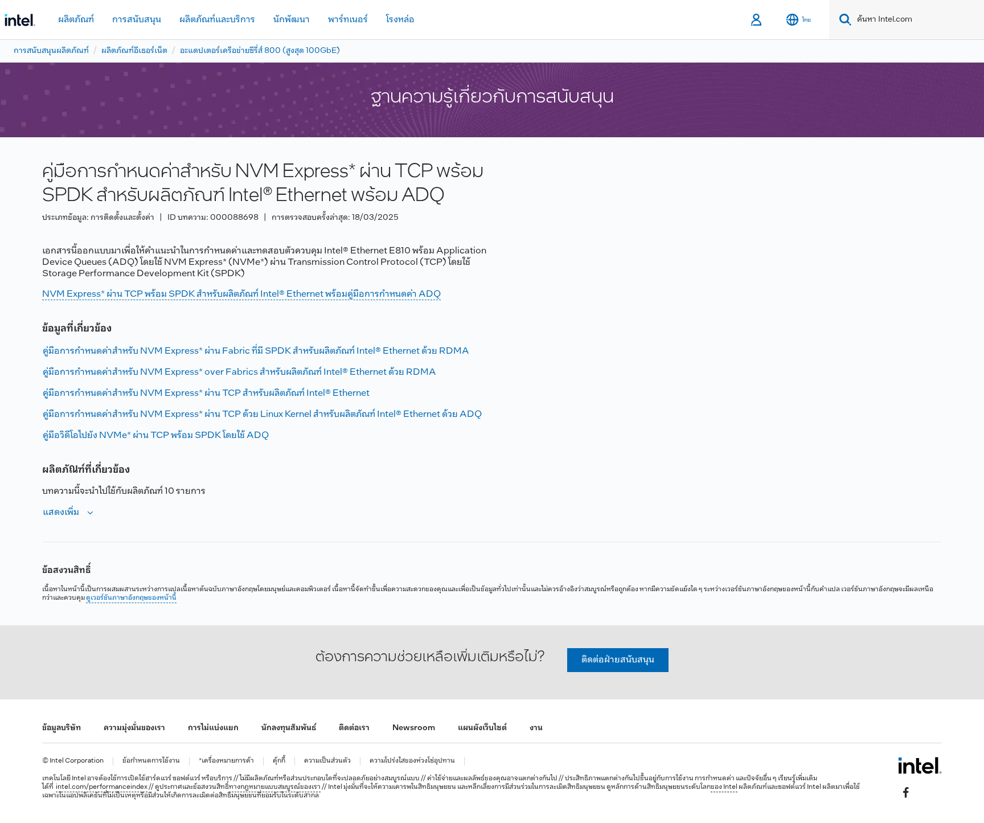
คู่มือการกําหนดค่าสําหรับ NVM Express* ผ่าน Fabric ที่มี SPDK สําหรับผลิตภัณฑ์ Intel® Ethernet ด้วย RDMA (256, 351)
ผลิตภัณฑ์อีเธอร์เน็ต (134, 51)
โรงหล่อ (400, 19)
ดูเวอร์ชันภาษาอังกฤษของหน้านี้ (131, 598)
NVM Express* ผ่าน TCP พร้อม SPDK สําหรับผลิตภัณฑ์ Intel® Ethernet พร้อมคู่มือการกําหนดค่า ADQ (241, 294)
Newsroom (413, 728)
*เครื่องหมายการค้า (226, 761)
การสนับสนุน (136, 19)
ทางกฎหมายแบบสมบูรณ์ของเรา (275, 787)
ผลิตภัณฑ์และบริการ (217, 19)
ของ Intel (724, 787)
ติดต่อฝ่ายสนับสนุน (617, 660)
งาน (536, 728)
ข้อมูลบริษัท (61, 728)
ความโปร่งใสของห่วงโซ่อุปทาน (412, 761)
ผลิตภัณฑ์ (76, 19)
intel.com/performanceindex (101, 787)
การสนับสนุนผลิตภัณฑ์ (51, 51)
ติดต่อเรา (354, 728)
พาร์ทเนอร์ (348, 19)
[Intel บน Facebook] (906, 792)
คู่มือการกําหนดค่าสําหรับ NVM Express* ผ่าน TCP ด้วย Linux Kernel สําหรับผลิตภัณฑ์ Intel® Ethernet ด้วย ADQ (262, 414)
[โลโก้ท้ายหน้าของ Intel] (920, 765)
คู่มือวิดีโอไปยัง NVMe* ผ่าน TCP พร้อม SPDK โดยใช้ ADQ (156, 435)
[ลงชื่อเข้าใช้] (757, 20)
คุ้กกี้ (279, 761)
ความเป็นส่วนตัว (327, 761)
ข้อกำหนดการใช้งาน (151, 761)
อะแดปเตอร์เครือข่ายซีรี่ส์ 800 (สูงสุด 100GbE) (260, 51)
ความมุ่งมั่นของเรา (134, 728)
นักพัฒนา (291, 19)
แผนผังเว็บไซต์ (482, 728)
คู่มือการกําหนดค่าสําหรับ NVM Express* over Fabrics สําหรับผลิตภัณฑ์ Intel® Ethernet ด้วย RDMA (239, 372)
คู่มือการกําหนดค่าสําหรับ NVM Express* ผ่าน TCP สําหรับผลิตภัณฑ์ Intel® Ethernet (206, 393)
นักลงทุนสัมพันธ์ (288, 728)
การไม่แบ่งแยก (213, 728)
